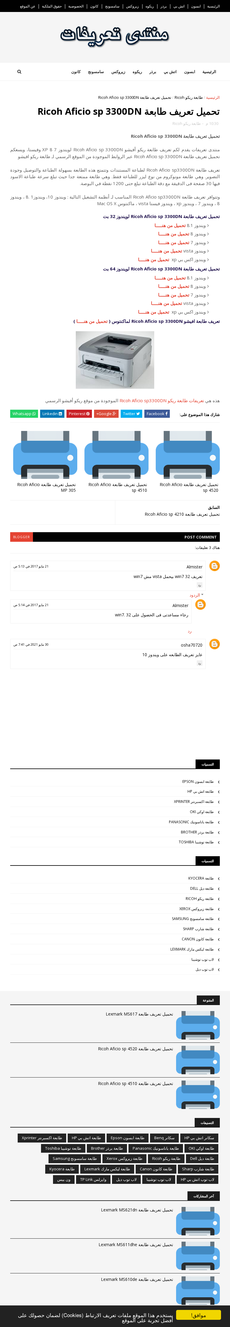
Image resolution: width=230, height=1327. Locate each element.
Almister (194, 567)
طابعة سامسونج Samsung (193, 918)
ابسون (196, 6)
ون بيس (63, 1179)
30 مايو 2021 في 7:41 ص (31, 644)
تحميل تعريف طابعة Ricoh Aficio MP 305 (46, 487)
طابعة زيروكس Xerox (196, 908)
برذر (164, 6)
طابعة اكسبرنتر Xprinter (194, 801)
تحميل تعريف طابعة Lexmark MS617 (139, 1014)
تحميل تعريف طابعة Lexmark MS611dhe (136, 1244)
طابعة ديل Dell (202, 888)
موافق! (198, 1315)
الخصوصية (76, 6)
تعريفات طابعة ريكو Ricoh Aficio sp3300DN (161, 400)
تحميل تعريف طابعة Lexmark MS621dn (137, 1210)
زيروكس (132, 6)
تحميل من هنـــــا (170, 225)
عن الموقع (27, 6)
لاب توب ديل (205, 969)
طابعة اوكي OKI (202, 811)
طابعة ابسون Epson (198, 781)
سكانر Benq (164, 1137)
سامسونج (112, 6)
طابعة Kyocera (201, 878)
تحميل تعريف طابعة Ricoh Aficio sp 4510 (117, 487)
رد (199, 585)
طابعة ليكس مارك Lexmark (192, 949)
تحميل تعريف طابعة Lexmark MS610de (137, 1279)
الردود (195, 595)
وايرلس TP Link (93, 1179)
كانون (94, 6)
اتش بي (178, 6)
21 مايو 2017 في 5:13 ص (31, 566)
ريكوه (150, 6)
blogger (21, 537)
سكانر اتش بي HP (199, 1137)
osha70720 (191, 645)
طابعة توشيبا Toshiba (196, 842)
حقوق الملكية (52, 6)
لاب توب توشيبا (202, 959)
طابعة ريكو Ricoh (189, 97)
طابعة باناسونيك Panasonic (191, 821)
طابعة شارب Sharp (198, 928)
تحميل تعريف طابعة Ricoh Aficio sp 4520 (189, 487)
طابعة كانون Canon (198, 939)
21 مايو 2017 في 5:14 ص (31, 605)
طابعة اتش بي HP (200, 791)
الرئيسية (213, 6)
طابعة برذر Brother (197, 832)
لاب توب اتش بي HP (197, 1179)
